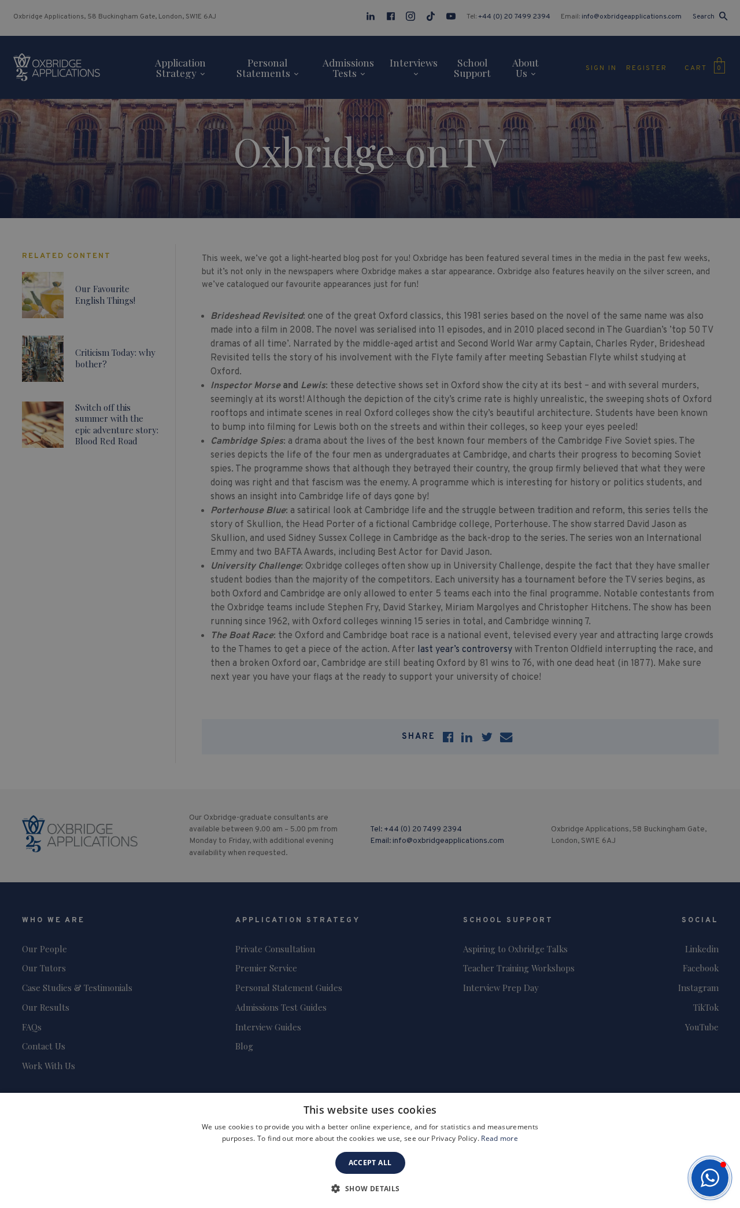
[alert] (370, 604)
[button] (709, 1177)
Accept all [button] (370, 1163)
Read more (499, 1138)
